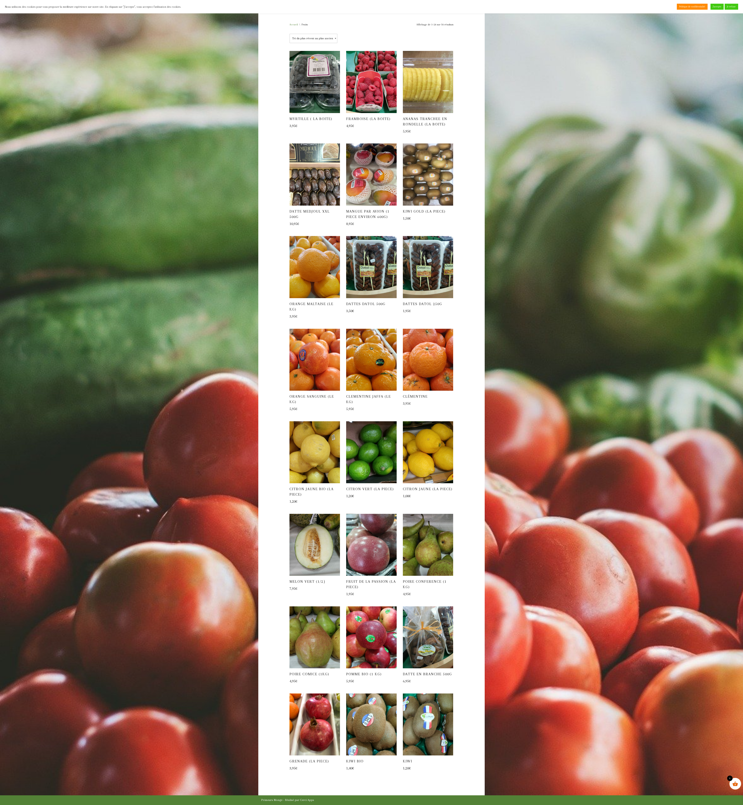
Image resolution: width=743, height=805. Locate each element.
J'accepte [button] (717, 6)
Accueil (293, 24)
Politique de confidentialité (692, 6)
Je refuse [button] (731, 6)
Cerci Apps (307, 800)
